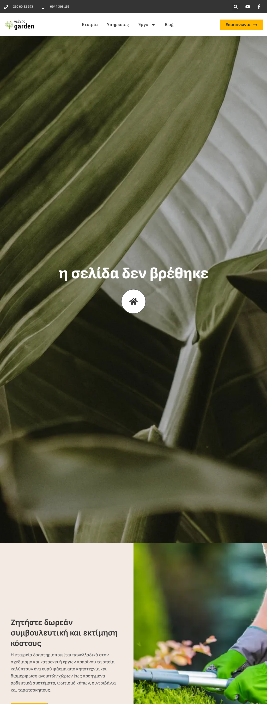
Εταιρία (90, 24)
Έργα (143, 24)
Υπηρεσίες (118, 24)
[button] (236, 7)
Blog (169, 24)
